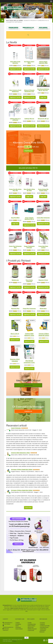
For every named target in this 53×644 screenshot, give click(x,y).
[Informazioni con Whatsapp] (49, 640)
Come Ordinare (19, 628)
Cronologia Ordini (32, 624)
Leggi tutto (43, 97)
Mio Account (30, 627)
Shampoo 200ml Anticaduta (15, 360)
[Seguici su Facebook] (44, 640)
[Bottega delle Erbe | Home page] (13, 8)
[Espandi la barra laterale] (2, 20)
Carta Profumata (16, 428)
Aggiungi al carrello (15, 69)
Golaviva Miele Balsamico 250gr (29, 334)
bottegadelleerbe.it (8, 622)
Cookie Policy (43, 628)
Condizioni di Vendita (44, 625)
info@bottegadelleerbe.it (8, 627)
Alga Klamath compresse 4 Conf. (29, 361)
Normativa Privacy (44, 627)
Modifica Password (32, 628)
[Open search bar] (28, 34)
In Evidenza (18, 624)
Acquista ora (28, 150)
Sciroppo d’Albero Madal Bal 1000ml (44, 334)
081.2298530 (7, 624)
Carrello (29, 622)
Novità (17, 625)
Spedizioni (42, 624)
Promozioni (18, 627)
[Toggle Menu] (51, 1)
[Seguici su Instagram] (47, 640)
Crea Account (31, 630)
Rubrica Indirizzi (31, 625)
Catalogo (18, 622)
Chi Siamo (42, 622)
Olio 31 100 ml (15, 333)
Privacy (14, 641)
